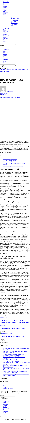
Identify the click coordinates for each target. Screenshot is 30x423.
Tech (4, 13)
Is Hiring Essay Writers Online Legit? (12, 336)
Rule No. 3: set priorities (8, 161)
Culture (5, 6)
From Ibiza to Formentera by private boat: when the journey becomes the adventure (16, 360)
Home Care (6, 9)
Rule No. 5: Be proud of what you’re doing (13, 166)
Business (5, 4)
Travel (4, 14)
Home (4, 3)
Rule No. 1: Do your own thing (10, 159)
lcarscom (10, 91)
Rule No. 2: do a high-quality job (10, 160)
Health (5, 7)
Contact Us (6, 2)
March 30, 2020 (4, 93)
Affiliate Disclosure (8, 388)
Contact (5, 387)
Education (5, 12)
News (4, 10)
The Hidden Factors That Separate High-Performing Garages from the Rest (13, 354)
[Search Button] (15, 44)
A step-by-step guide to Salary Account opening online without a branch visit (15, 371)
